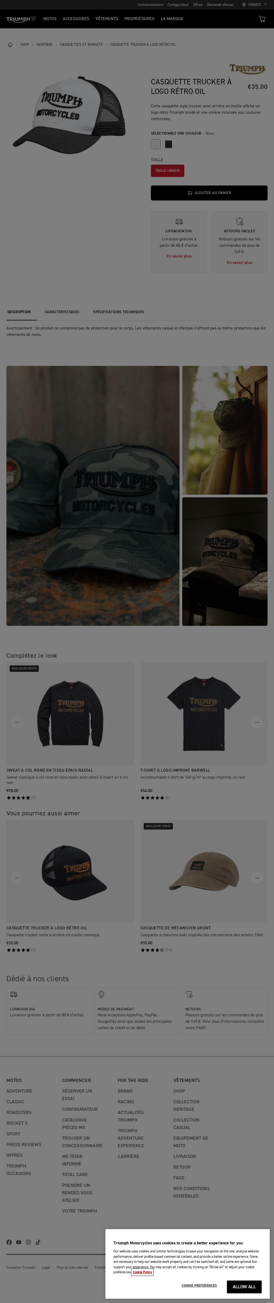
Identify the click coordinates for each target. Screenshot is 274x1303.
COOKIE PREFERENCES (199, 1285)
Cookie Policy (142, 1272)
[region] (187, 1264)
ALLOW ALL (244, 1287)
